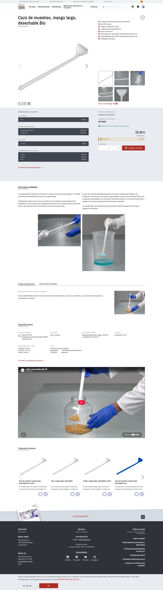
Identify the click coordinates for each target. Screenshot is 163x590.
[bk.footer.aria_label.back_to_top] (143, 517)
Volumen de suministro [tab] (48, 284)
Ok (49, 586)
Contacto (108, 1)
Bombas (32, 7)
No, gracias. (27, 586)
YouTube (86, 560)
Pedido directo (56, 1)
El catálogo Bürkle (80, 516)
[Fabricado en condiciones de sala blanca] (29, 103)
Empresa (94, 7)
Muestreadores (44, 7)
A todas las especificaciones (29, 167)
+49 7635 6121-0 (81, 536)
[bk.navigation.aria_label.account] (143, 6)
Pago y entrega (139, 538)
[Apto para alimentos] (25, 103)
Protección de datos (68, 579)
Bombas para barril (137, 555)
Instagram (94, 560)
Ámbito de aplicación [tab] (26, 284)
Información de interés (29, 1)
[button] (86, 66)
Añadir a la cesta (135, 148)
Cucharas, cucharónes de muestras (135, 564)
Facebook (76, 560)
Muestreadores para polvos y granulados (134, 544)
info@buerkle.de (84, 539)
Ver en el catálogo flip (106, 104)
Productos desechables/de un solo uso (134, 550)
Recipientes (56, 7)
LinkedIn (68, 560)
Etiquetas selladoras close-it (134, 559)
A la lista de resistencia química (30, 361)
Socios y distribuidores (83, 1)
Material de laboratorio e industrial (73, 7)
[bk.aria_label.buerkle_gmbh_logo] (21, 6)
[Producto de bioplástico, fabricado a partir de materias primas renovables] (20, 103)
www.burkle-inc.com (25, 561)
